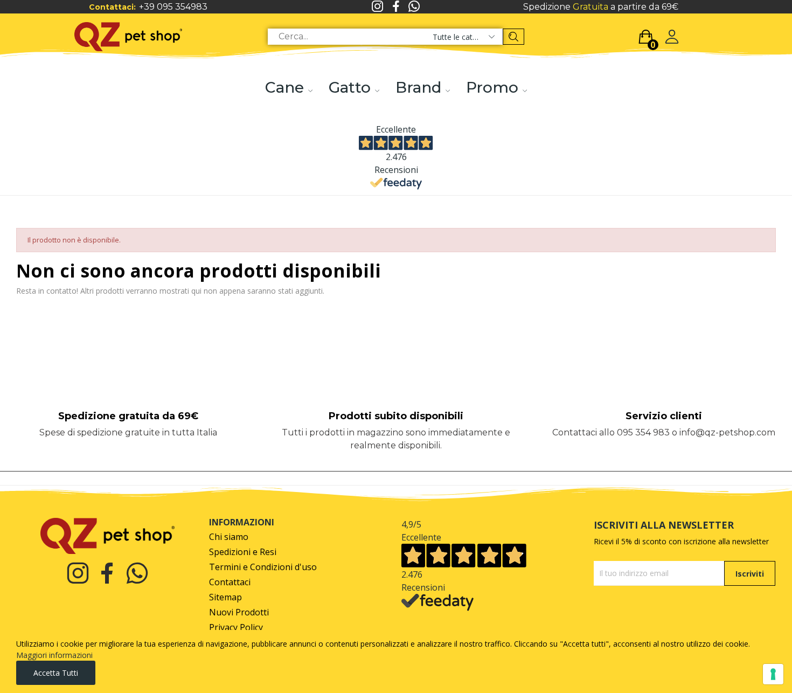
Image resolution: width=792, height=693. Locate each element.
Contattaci (230, 582)
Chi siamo (228, 537)
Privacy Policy (236, 627)
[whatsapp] (414, 6)
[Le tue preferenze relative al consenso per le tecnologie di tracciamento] (773, 674)
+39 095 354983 (173, 7)
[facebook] (396, 6)
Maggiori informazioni (54, 655)
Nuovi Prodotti (239, 612)
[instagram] (377, 6)
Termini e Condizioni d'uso (263, 567)
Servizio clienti (664, 416)
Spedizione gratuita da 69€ (128, 416)
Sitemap (225, 597)
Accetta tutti (55, 673)
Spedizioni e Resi (242, 552)
